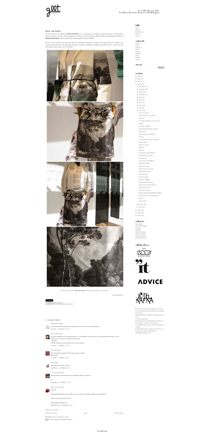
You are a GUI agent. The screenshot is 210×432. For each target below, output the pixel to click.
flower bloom (142, 131)
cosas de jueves (143, 158)
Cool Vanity (54, 350)
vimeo (137, 55)
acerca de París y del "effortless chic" (149, 195)
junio (140, 102)
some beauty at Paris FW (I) (146, 161)
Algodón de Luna (56, 387)
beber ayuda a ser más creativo (147, 115)
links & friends (139, 32)
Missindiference (55, 323)
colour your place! (144, 113)
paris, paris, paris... (144, 177)
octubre (141, 92)
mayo (141, 105)
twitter (137, 45)
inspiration (138, 228)
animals (141, 123)
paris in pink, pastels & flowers (147, 185)
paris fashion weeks (140, 238)
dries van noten (53, 31)
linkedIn (137, 57)
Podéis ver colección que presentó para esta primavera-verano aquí (84, 290)
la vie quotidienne (56, 372)
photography (139, 224)
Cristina (53, 362)
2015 (139, 76)
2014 (139, 79)
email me (137, 34)
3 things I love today (144, 187)
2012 (139, 84)
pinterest (137, 51)
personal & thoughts (141, 226)
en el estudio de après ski (146, 155)
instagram (138, 47)
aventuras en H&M (144, 179)
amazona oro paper (144, 166)
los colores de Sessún (144, 126)
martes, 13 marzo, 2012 (60, 368)
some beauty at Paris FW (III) (147, 134)
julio (140, 100)
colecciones (60, 304)
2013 (139, 81)
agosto (141, 97)
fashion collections (140, 234)
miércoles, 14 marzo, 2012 (62, 405)
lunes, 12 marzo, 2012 (60, 329)
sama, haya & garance (145, 190)
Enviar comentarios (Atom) (61, 417)
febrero (141, 204)
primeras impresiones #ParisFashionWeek (150, 193)
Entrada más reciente (51, 413)
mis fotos (69, 304)
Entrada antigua (118, 413)
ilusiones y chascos (144, 145)
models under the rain (145, 171)
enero (141, 207)
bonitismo (141, 118)
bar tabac (141, 137)
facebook (138, 43)
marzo (141, 110)
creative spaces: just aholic (146, 169)
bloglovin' (138, 53)
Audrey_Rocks (55, 333)
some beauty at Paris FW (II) (147, 153)
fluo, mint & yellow (144, 163)
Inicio (85, 413)
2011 (139, 210)
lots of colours (143, 201)
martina (141, 198)
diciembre (142, 86)
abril (140, 108)
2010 (139, 213)
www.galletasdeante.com (142, 325)
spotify (137, 49)
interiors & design (140, 232)
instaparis (141, 147)
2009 (139, 215)
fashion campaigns (140, 236)
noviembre (142, 89)
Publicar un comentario (52, 410)
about (137, 28)
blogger (137, 59)
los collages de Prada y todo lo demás (149, 121)
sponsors (137, 36)
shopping (138, 230)
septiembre (142, 94)
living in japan (143, 142)
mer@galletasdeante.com (143, 333)
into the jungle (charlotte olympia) (148, 129)
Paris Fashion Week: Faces (146, 182)
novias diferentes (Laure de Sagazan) (149, 139)
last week (141, 150)
